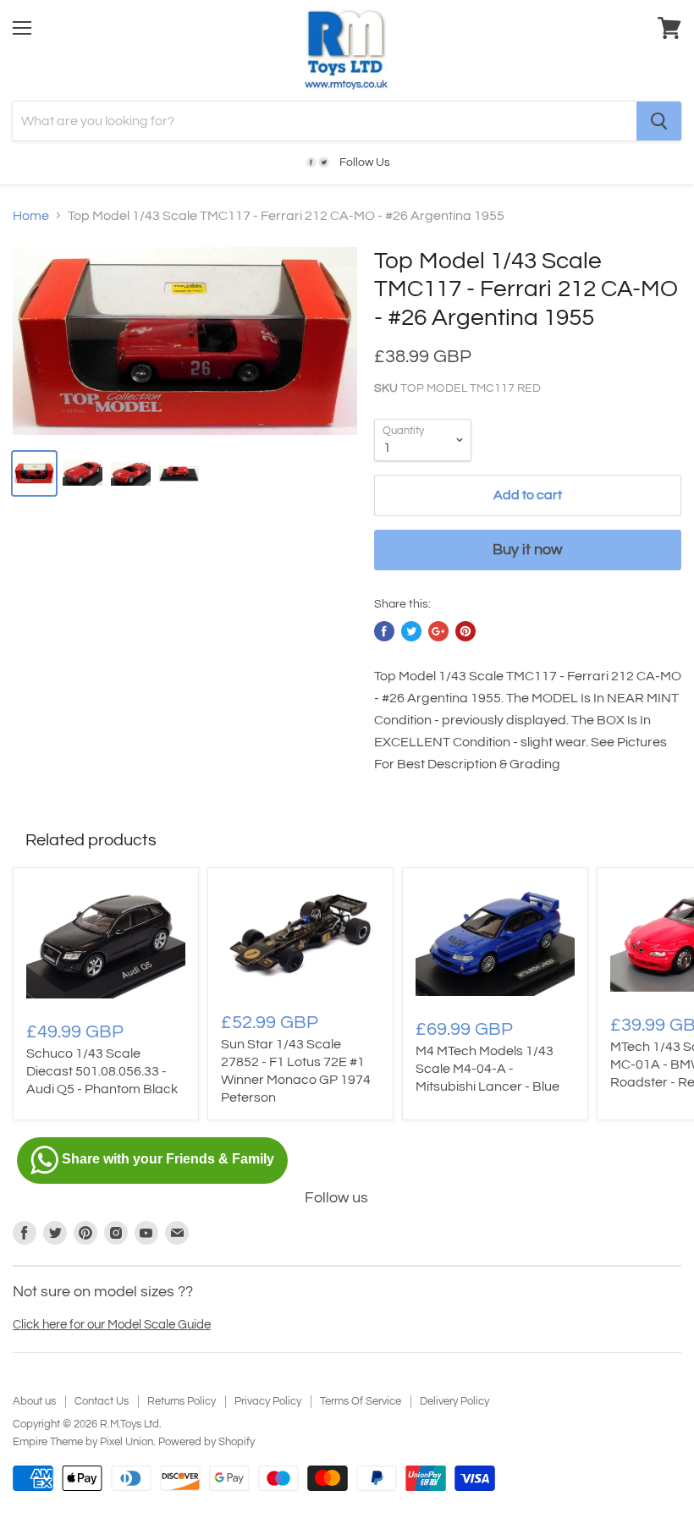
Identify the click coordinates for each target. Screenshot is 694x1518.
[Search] (658, 121)
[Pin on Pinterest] (465, 631)
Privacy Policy (267, 1401)
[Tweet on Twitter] (411, 631)
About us (34, 1401)
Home (31, 216)
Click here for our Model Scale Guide (112, 1324)
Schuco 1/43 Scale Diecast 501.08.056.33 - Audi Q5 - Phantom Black (102, 1071)
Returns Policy (181, 1401)
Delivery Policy (454, 1401)
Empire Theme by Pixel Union (83, 1442)
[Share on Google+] (438, 631)
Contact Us (101, 1401)
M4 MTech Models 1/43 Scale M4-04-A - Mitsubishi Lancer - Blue (487, 1068)
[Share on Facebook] (384, 631)
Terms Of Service (360, 1401)
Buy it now (527, 550)
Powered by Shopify (206, 1442)
